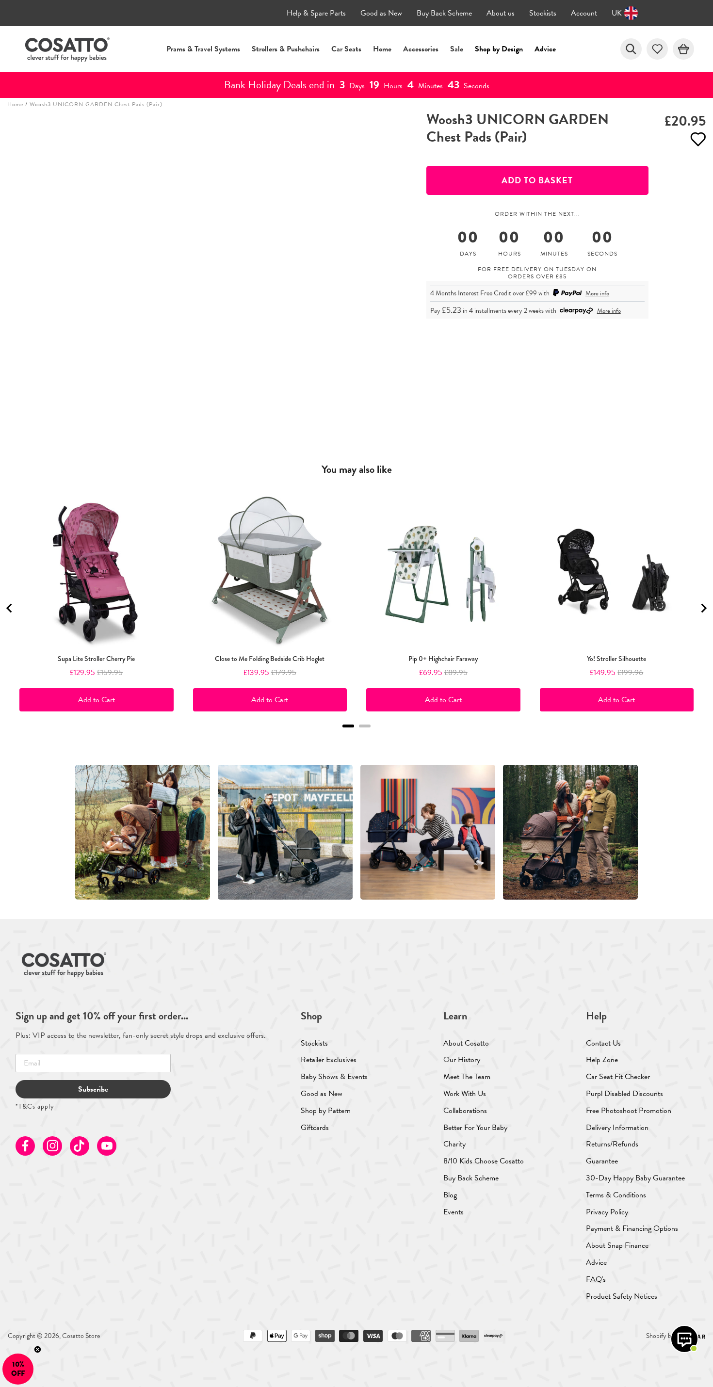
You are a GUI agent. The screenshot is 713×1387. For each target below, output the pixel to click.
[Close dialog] (533, 537)
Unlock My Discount (262, 781)
